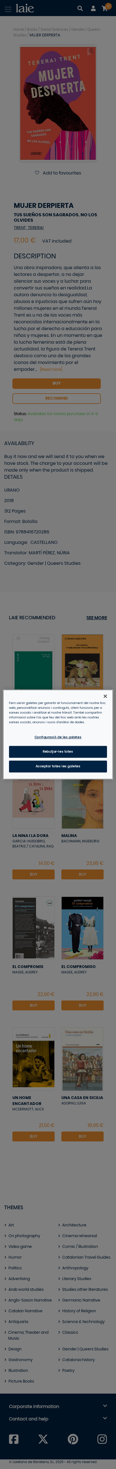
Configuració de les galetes (58, 737)
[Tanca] (105, 696)
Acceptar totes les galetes (58, 766)
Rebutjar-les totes (58, 751)
